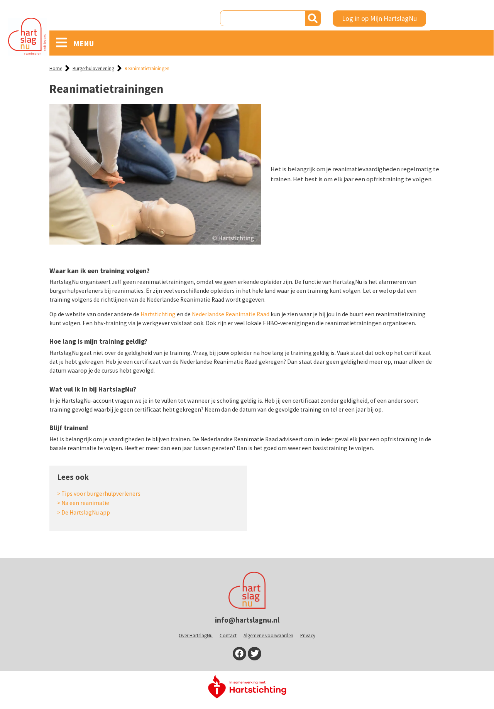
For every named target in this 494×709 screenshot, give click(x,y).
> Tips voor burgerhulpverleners (98, 493)
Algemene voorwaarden (268, 635)
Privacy (307, 635)
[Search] (313, 18)
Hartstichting (158, 314)
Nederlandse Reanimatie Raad (230, 314)
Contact (228, 635)
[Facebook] (239, 653)
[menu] (61, 42)
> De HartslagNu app (83, 512)
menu (83, 43)
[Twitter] (254, 653)
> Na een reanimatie (83, 502)
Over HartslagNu (196, 635)
